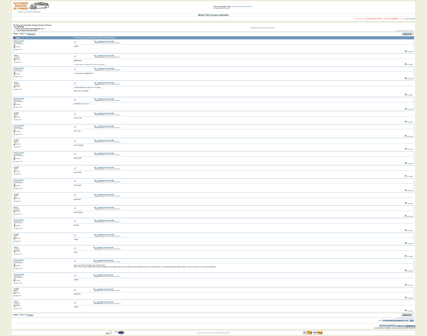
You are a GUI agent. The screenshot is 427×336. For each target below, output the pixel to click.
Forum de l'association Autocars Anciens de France (33, 25)
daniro (16, 55)
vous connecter (237, 6)
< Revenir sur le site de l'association (28, 12)
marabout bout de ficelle (28, 30)
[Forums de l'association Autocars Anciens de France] (31, 10)
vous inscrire (248, 6)
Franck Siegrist (19, 41)
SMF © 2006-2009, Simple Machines (220, 332)
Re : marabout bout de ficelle (104, 41)
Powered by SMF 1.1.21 (203, 332)
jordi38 (16, 113)
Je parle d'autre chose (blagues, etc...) (32, 29)
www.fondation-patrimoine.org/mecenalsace (409, 19)
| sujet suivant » (410, 30)
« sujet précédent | (400, 30)
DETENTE (20, 27)
